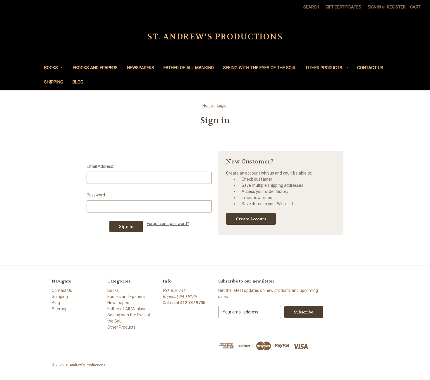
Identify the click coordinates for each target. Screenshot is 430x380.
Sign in (374, 7)
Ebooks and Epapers (95, 67)
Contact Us (370, 67)
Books (51, 67)
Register (396, 7)
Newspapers (140, 67)
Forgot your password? (168, 223)
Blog (78, 82)
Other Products (324, 67)
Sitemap (60, 308)
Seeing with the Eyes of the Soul (260, 67)
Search (311, 7)
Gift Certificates (343, 7)
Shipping (53, 82)
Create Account (251, 219)
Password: (96, 195)
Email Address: (100, 166)
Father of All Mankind (189, 67)
